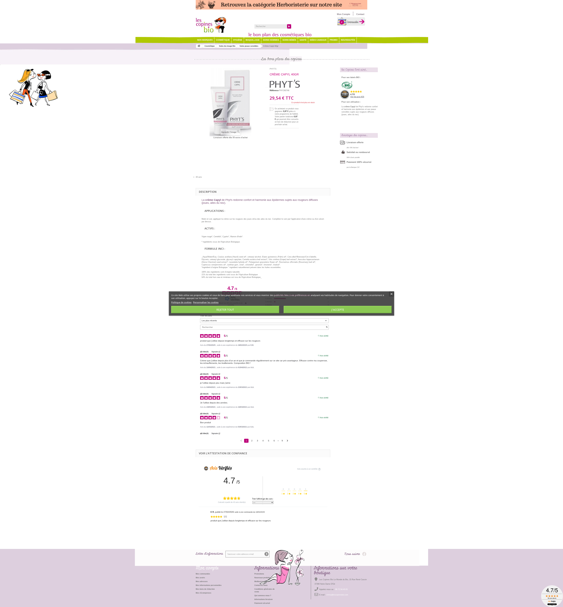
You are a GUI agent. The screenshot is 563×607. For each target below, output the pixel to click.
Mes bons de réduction (205, 589)
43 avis (199, 177)
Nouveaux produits (262, 578)
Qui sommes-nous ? (262, 596)
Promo (334, 40)
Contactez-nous (261, 585)
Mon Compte (343, 14)
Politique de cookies (181, 302)
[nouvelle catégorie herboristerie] (281, 5)
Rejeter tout (225, 309)
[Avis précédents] (241, 440)
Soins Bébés (289, 40)
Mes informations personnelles (209, 585)
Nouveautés (348, 40)
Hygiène (237, 40)
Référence (274, 90)
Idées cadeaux (318, 40)
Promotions (259, 574)
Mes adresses (202, 581)
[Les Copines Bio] (223, 25)
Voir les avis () (357, 96)
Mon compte (207, 568)
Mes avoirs (200, 578)
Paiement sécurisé (262, 603)
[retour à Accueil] (199, 46)
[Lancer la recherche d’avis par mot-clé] (327, 327)
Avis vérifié (324, 335)
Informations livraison (263, 599)
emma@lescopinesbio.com (337, 595)
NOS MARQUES (205, 40)
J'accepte (337, 309)
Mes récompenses (203, 593)
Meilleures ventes (261, 581)
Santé (303, 40)
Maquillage (253, 40)
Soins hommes (271, 40)
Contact (360, 14)
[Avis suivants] (287, 441)
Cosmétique (223, 40)
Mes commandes (203, 574)
